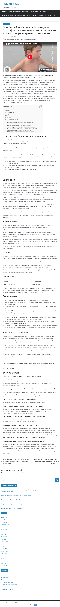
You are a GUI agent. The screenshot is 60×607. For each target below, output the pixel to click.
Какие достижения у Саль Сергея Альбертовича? (20, 130)
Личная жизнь (10, 115)
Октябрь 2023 (4, 551)
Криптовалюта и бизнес (39, 15)
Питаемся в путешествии (22, 15)
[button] (40, 106)
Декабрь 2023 (4, 546)
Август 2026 (4, 517)
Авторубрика (52, 15)
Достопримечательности (38, 11)
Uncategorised (6, 23)
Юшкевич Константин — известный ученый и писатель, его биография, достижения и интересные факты (16, 461)
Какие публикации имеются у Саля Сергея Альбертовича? (22, 131)
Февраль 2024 (4, 541)
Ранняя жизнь (10, 112)
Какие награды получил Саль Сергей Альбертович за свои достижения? (25, 124)
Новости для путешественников (19, 11)
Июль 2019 (4, 565)
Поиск (57, 480)
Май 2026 (3, 519)
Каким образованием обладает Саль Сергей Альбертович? (22, 127)
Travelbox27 (10, 4)
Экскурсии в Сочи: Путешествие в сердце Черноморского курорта (18, 504)
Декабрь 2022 (4, 556)
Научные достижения (12, 119)
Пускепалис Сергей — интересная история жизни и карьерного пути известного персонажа (44, 461)
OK (35, 604)
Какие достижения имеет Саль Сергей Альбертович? (21, 122)
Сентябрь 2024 (5, 524)
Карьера (9, 114)
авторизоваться (32, 473)
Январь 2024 (4, 544)
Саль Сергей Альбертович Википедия (15, 109)
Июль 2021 (4, 558)
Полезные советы (7, 15)
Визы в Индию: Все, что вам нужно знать (11, 508)
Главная (4, 11)
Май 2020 (3, 563)
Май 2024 (3, 534)
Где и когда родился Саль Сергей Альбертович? (20, 125)
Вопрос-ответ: (8, 121)
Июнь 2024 (4, 532)
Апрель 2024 (4, 536)
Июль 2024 (4, 529)
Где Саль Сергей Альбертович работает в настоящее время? (23, 128)
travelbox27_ (14, 36)
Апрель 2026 (4, 522)
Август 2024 (4, 527)
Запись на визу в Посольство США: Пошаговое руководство (16, 499)
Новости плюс (4, 587)
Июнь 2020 (4, 561)
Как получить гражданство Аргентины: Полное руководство (16, 495)
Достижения (8, 117)
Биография (7, 110)
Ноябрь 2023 (4, 548)
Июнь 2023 (4, 553)
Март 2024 (4, 539)
